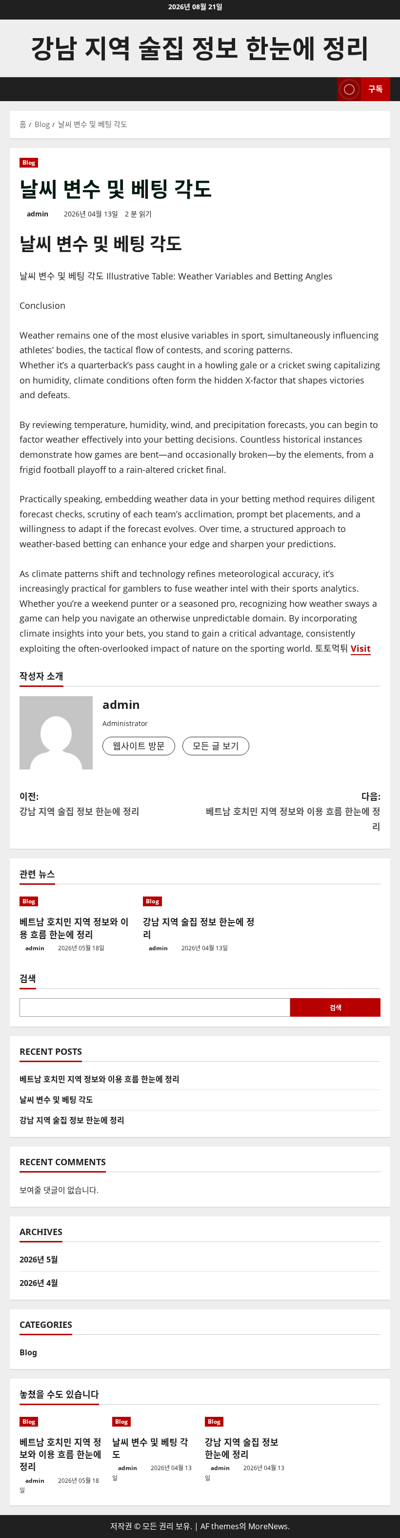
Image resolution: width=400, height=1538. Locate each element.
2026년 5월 (39, 1259)
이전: (80, 803)
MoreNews (268, 1526)
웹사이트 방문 (139, 746)
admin (37, 213)
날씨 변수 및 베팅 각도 (56, 1099)
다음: (293, 811)
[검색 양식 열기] (327, 89)
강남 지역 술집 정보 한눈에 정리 (200, 48)
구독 (375, 89)
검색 (28, 978)
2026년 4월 (39, 1283)
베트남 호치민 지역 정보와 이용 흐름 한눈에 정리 (74, 928)
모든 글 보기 (216, 746)
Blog (28, 162)
